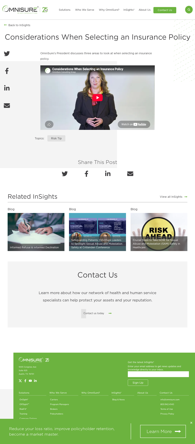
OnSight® (24, 399)
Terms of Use (166, 409)
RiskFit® (23, 409)
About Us (145, 10)
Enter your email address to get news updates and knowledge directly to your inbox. (154, 368)
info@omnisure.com (169, 399)
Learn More (159, 431)
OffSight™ (24, 404)
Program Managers (59, 404)
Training (23, 413)
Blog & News (118, 399)
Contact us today (93, 313)
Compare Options (28, 418)
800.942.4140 (167, 404)
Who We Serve (84, 10)
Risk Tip (56, 138)
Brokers (53, 409)
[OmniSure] (25, 9)
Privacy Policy (167, 413)
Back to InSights (19, 25)
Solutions (64, 10)
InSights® (129, 10)
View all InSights (171, 197)
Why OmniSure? (109, 10)
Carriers (54, 399)
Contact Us (165, 10)
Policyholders (56, 413)
